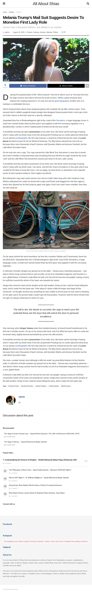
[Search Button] (88, 3)
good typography (62, 101)
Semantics (60, 120)
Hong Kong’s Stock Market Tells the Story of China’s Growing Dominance (35, 485)
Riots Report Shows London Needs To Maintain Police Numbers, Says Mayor (37, 493)
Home (5, 12)
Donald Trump (14, 386)
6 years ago (10, 437)
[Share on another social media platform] (87, 86)
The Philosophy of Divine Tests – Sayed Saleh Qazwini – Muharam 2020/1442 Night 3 (40, 470)
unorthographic (21, 138)
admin (7, 32)
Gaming (36, 32)
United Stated (54, 386)
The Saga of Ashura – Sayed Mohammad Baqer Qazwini (25, 442)
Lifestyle (11, 12)
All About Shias (46, 4)
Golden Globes (41, 386)
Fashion (18, 12)
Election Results (27, 386)
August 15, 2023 (18, 32)
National (49, 32)
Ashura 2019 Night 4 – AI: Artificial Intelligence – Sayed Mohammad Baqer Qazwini (39, 478)
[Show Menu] (4, 3)
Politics (55, 32)
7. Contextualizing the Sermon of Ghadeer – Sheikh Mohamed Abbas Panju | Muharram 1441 (40, 460)
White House (65, 386)
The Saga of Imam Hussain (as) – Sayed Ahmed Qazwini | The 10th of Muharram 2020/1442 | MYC (42, 434)
